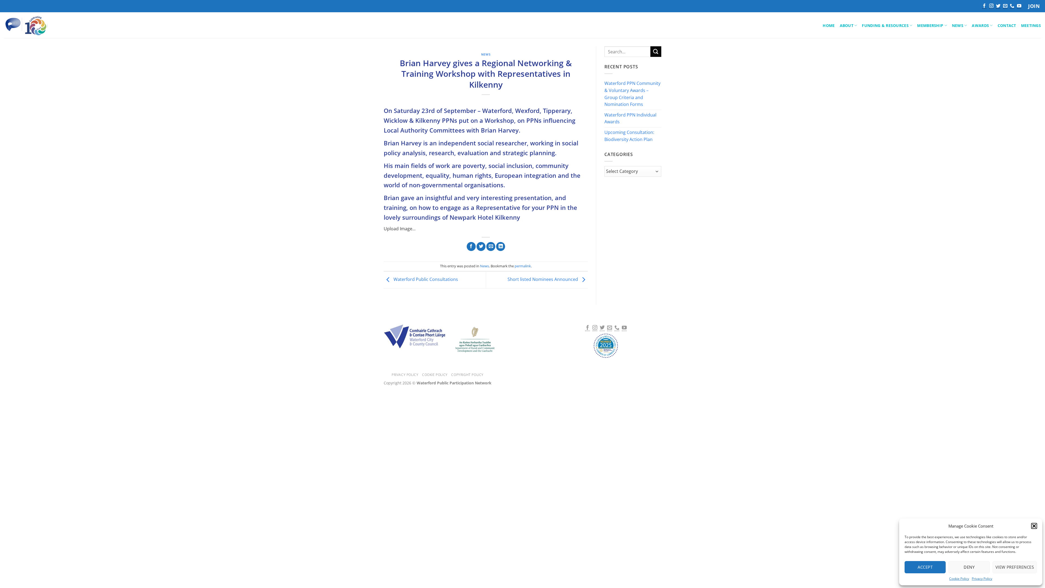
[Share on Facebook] (471, 246)
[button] (1034, 526)
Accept (925, 567)
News (957, 25)
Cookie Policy (959, 578)
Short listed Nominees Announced (543, 280)
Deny (969, 567)
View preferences (1014, 567)
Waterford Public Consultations (425, 280)
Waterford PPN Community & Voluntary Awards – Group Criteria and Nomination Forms (632, 94)
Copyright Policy (467, 374)
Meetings (1031, 25)
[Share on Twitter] (481, 246)
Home (829, 25)
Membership (930, 25)
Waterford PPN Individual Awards (630, 118)
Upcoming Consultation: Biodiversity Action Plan (629, 135)
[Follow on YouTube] (1019, 6)
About (846, 25)
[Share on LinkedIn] (500, 246)
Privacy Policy (982, 578)
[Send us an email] (1005, 6)
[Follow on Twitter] (998, 6)
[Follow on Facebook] (984, 6)
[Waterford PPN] (34, 25)
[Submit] (655, 51)
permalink (523, 266)
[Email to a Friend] (490, 246)
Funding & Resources (885, 25)
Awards (980, 25)
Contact (1007, 25)
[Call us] (1012, 6)
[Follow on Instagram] (991, 6)
